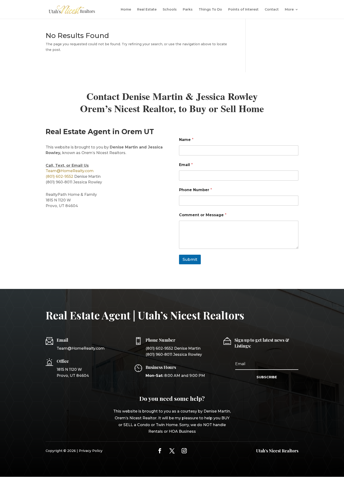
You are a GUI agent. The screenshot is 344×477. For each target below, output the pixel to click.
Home (126, 9)
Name (186, 139)
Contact (272, 9)
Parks (188, 9)
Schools (170, 9)
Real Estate (147, 9)
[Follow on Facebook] (160, 451)
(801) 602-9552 (59, 176)
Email (186, 165)
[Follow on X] (172, 451)
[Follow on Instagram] (184, 451)
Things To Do (210, 9)
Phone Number (195, 190)
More (289, 9)
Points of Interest (243, 9)
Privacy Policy (90, 451)
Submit (190, 259)
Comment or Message (203, 215)
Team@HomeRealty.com (70, 171)
